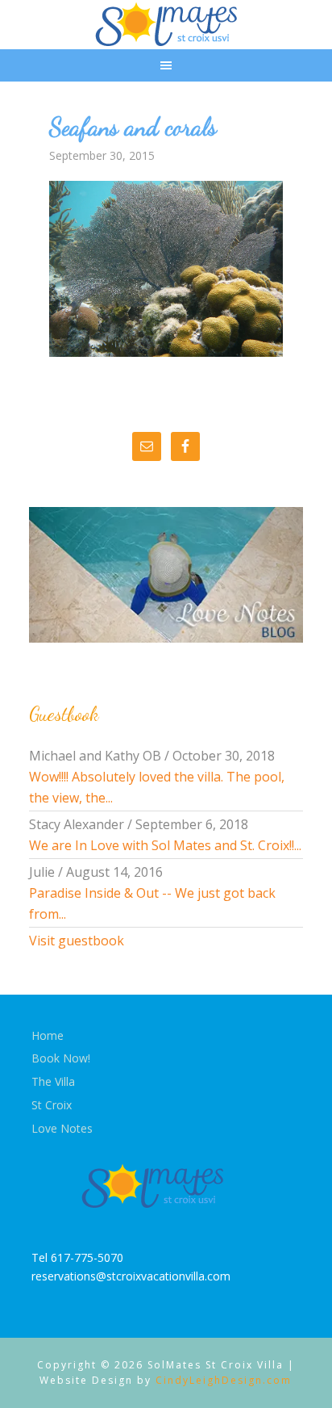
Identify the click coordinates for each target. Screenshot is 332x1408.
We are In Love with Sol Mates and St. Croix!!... (165, 845)
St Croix (51, 1105)
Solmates (166, 24)
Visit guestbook (76, 940)
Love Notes (62, 1128)
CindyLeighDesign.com (224, 1380)
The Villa (53, 1081)
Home (47, 1035)
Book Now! (60, 1058)
